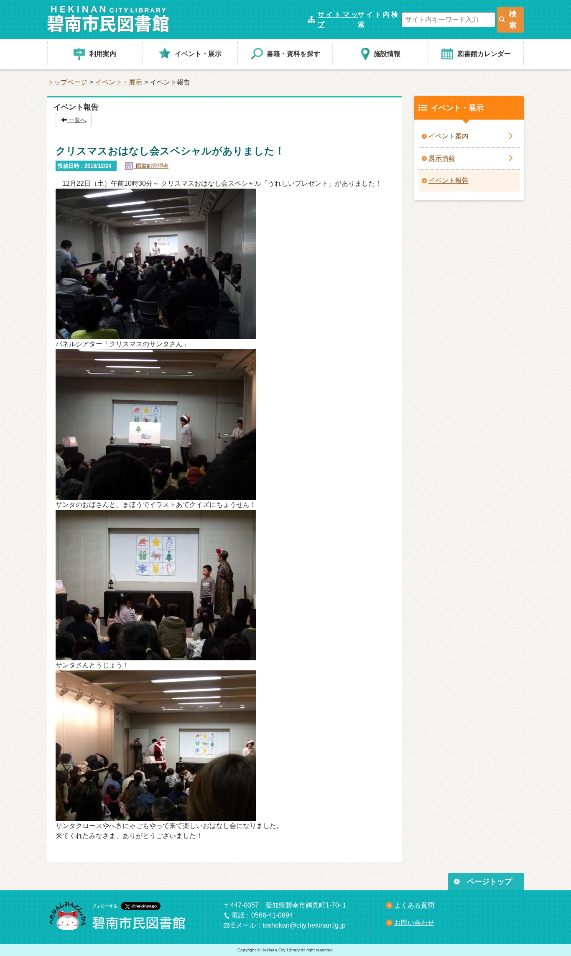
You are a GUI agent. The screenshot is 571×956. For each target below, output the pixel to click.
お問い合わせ (414, 922)
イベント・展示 (118, 82)
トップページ (67, 82)
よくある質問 (414, 905)
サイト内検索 (378, 19)
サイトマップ (338, 19)
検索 (513, 19)
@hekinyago (144, 906)
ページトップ (489, 881)
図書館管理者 (151, 166)
